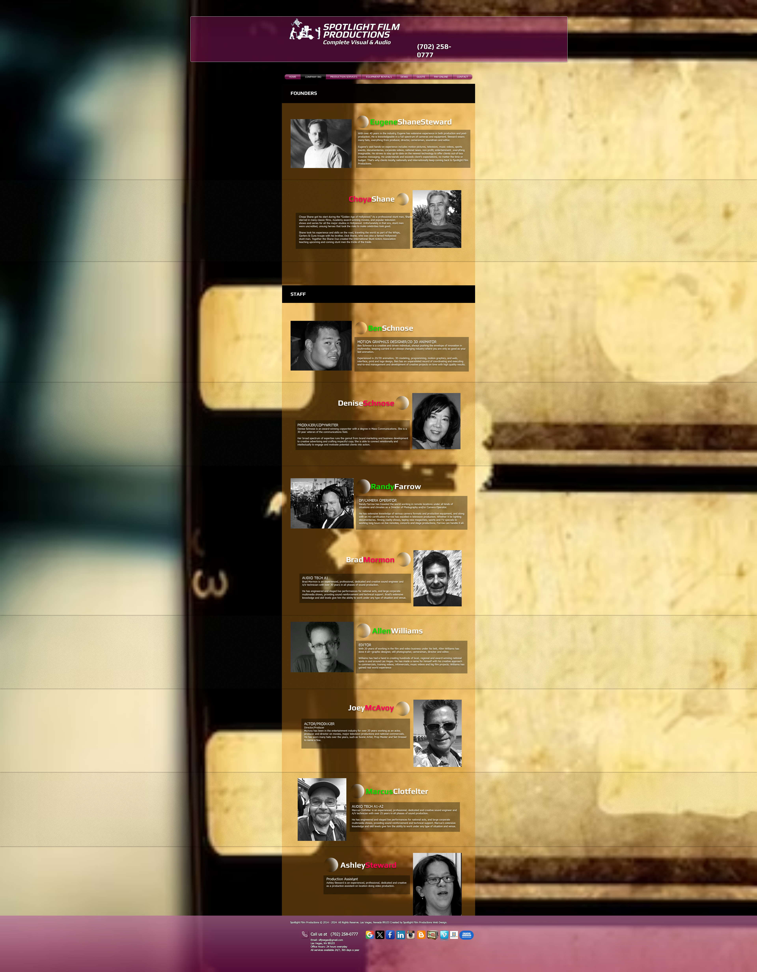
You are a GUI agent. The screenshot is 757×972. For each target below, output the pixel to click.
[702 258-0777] (305, 934)
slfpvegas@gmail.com (331, 940)
